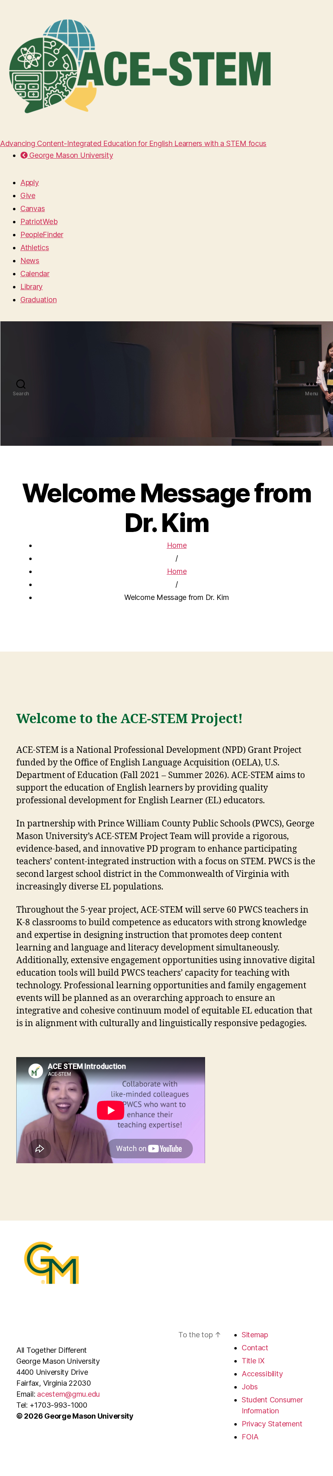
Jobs (250, 1386)
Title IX (253, 1360)
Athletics (34, 247)
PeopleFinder (41, 234)
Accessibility (262, 1373)
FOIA (250, 1436)
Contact (255, 1347)
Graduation (38, 299)
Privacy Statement (272, 1423)
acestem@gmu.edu (68, 1394)
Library (31, 286)
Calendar (35, 273)
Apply (29, 182)
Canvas (32, 208)
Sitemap (255, 1334)
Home (177, 545)
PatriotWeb (38, 221)
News (29, 260)
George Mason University (70, 155)
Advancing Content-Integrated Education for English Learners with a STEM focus (133, 143)
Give (27, 195)
